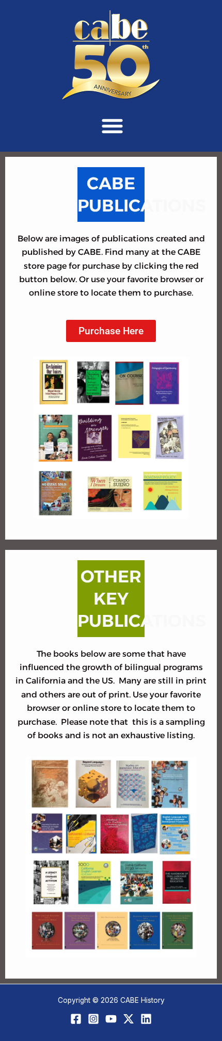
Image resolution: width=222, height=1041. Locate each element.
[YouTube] (111, 1018)
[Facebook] (76, 1018)
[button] (112, 125)
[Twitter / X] (128, 1018)
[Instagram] (93, 1018)
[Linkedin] (146, 1018)
